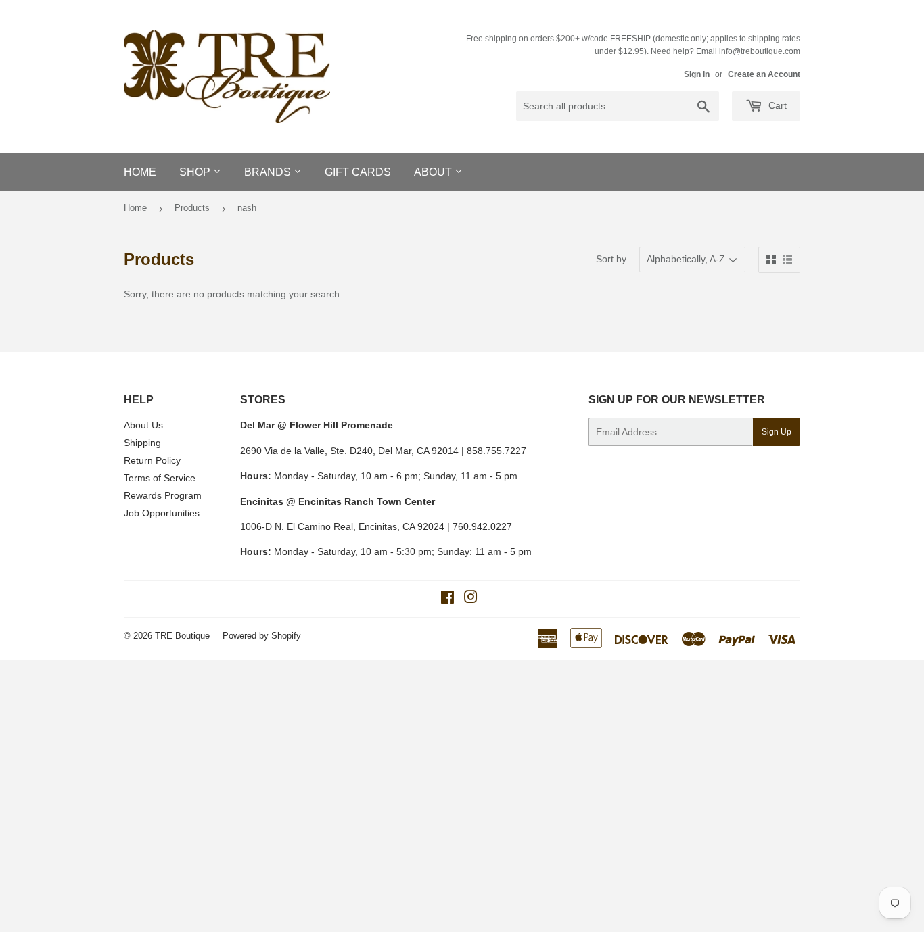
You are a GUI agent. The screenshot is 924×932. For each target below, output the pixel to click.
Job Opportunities (162, 513)
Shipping (142, 442)
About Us (143, 425)
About (434, 172)
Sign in (697, 74)
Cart (776, 105)
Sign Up (776, 432)
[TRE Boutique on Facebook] (447, 598)
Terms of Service (159, 477)
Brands (269, 172)
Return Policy (152, 460)
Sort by (611, 258)
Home (140, 172)
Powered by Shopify (262, 636)
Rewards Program (163, 495)
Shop (196, 172)
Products (192, 208)
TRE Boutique (182, 636)
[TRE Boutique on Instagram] (471, 598)
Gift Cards (358, 172)
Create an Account (764, 74)
